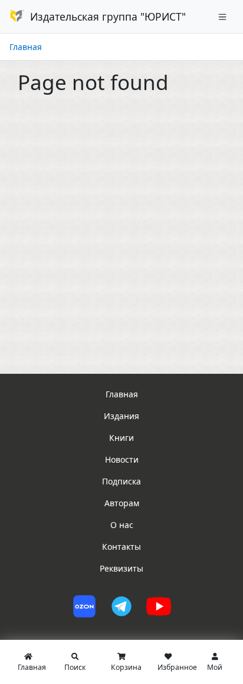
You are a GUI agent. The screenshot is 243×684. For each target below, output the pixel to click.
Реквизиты (121, 568)
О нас (121, 524)
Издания (121, 415)
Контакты (121, 546)
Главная (25, 46)
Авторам (121, 503)
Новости (122, 459)
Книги (121, 437)
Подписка (121, 481)
